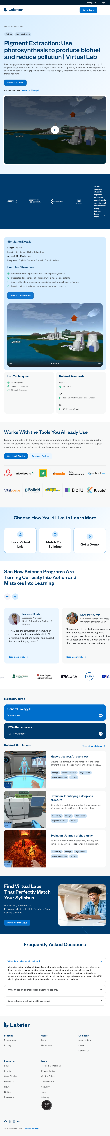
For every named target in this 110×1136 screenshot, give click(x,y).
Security (45, 1086)
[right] (15, 596)
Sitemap (45, 1097)
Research (9, 1097)
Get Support (91, 2)
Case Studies (10, 1076)
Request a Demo (15, 82)
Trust (44, 1092)
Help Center (47, 1045)
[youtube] (18, 1121)
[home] (55, 1025)
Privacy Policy (48, 1071)
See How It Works (16, 456)
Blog (6, 1065)
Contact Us (84, 1050)
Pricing (7, 1045)
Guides (7, 1092)
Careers (82, 1045)
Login (103, 2)
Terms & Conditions (51, 1065)
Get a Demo (88, 10)
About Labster (85, 1040)
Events (7, 1071)
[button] (102, 10)
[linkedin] (14, 1121)
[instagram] (9, 1121)
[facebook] (5, 1121)
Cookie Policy (48, 1076)
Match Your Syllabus (17, 922)
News (7, 1086)
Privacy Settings (32, 1128)
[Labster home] (14, 10)
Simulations (10, 1040)
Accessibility (47, 1081)
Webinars (9, 1081)
